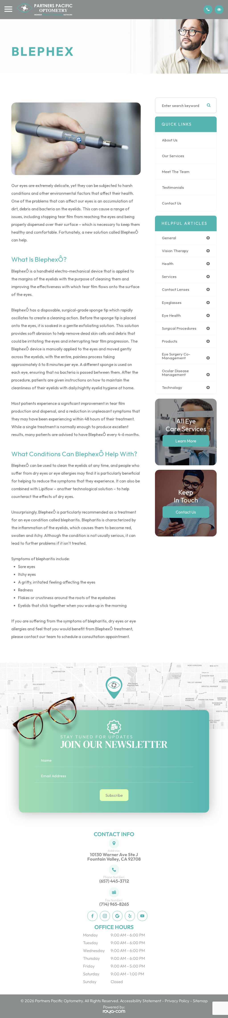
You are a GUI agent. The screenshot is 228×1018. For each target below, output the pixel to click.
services (169, 276)
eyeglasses (171, 302)
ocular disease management (175, 372)
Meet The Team (175, 171)
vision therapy (175, 250)
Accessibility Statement (140, 1000)
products (169, 341)
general (169, 237)
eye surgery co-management (176, 356)
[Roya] (114, 1011)
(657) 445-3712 (114, 881)
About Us (169, 140)
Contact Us (171, 203)
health (167, 263)
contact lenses (175, 289)
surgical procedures (179, 328)
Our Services (173, 155)
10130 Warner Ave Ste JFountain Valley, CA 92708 (114, 857)
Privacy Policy (177, 1000)
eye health (171, 315)
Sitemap (200, 1000)
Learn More (185, 440)
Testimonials (173, 187)
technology (172, 387)
